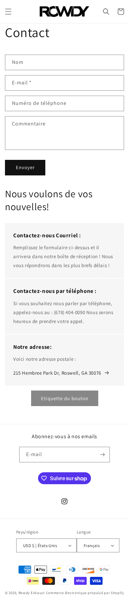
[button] (8, 11)
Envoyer (25, 167)
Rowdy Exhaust (32, 592)
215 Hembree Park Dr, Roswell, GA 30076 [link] (57, 373)
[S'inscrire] (102, 454)
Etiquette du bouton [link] (64, 398)
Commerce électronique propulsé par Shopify (85, 592)
